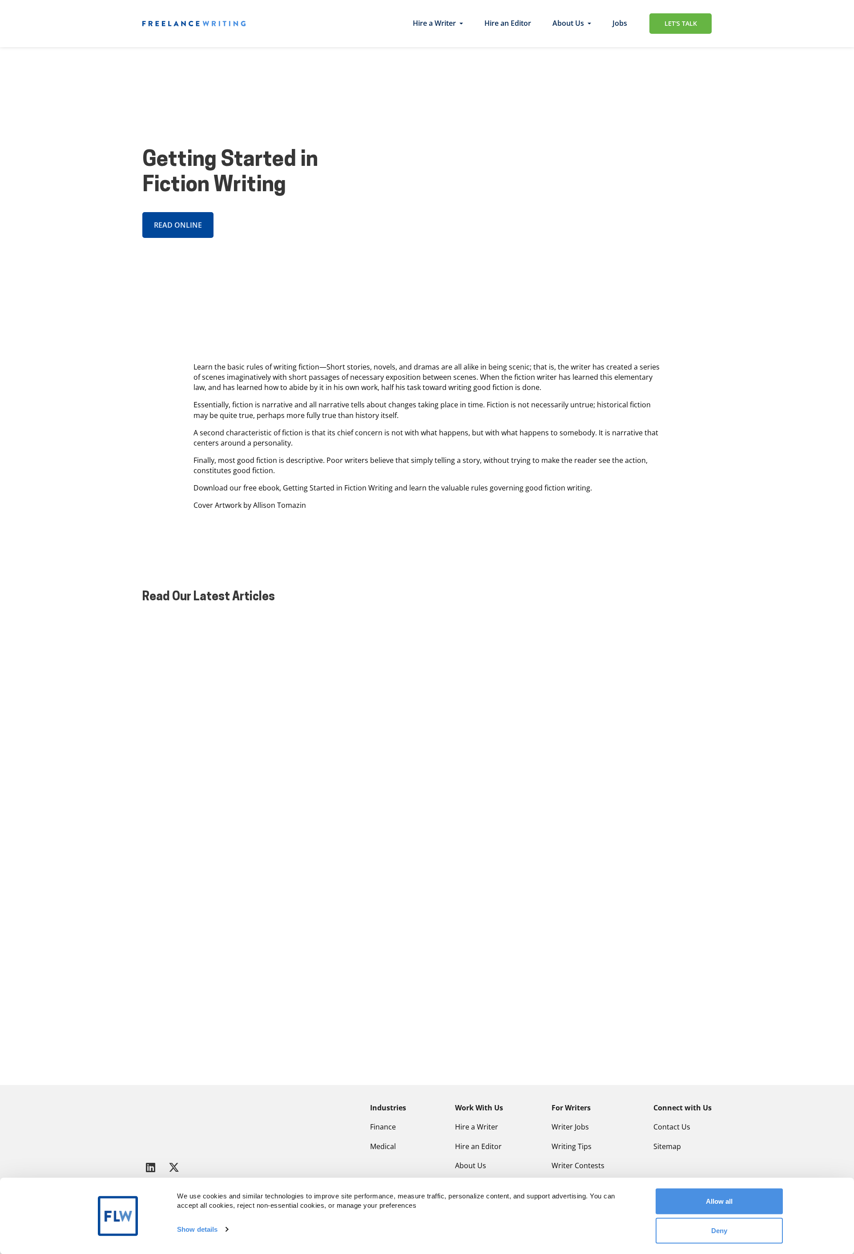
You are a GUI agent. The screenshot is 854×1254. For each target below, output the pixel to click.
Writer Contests (578, 1165)
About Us (568, 23)
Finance (383, 1127)
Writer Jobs (570, 1127)
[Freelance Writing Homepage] (164, 1124)
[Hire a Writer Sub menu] (461, 23)
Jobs (619, 23)
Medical (383, 1146)
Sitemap (667, 1146)
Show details (197, 1229)
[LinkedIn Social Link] (152, 1167)
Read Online (178, 225)
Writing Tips (572, 1146)
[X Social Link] (174, 1167)
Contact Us (671, 1127)
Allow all (719, 1201)
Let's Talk (681, 23)
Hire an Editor (507, 23)
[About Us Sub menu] (589, 23)
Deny (719, 1230)
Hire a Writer (434, 23)
